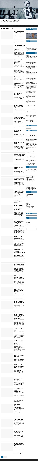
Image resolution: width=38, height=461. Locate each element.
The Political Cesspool (29, 207)
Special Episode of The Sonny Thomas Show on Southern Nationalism (19, 47)
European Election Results (18, 168)
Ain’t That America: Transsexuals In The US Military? (18, 342)
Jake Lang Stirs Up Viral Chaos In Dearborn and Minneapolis (31, 154)
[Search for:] (31, 229)
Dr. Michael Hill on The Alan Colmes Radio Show (18, 93)
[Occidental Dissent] (19, 18)
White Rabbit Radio (29, 211)
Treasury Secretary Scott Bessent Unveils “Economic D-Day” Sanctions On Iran (31, 151)
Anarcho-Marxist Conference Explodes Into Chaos (19, 355)
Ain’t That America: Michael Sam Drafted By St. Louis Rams (19, 366)
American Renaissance (29, 194)
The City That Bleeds (19, 264)
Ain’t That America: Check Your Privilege (19, 302)
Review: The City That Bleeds (19, 143)
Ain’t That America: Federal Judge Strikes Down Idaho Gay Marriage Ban (19, 316)
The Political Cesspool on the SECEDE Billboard (19, 32)
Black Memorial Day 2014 (19, 77)
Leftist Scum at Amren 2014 (19, 329)
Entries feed (28, 222)
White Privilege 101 (18, 419)
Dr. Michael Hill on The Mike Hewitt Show (19, 118)
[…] (18, 56)
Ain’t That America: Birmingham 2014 (18, 237)
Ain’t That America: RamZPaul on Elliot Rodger (18, 106)
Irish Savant (27, 201)
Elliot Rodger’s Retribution (17, 131)
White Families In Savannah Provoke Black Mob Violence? (19, 277)
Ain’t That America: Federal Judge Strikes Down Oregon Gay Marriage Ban (19, 207)
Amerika (27, 195)
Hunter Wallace (21, 35)
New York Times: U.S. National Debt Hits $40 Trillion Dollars (30, 164)
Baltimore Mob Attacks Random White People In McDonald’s (19, 155)
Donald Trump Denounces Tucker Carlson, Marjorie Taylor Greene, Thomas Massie (31, 60)
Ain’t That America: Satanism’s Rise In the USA (19, 444)
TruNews (27, 208)
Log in (27, 220)
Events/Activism (18, 25)
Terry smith (27, 107)
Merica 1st (27, 203)
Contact (2, 25)
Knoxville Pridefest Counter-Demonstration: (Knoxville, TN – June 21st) (19, 391)
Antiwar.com (28, 196)
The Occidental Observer (30, 206)
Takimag (27, 205)
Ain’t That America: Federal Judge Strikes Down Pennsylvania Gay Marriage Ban (19, 192)
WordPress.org (28, 225)
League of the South (29, 202)
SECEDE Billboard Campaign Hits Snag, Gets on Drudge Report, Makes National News (19, 222)
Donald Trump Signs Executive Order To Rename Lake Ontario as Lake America (31, 68)
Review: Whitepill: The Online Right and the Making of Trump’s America (31, 63)
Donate (6, 25)
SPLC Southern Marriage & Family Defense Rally (18, 431)
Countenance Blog (29, 197)
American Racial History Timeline (28, 25)
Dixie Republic (28, 198)
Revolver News (28, 204)
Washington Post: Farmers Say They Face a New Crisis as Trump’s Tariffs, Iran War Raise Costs (31, 117)
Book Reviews (11, 25)
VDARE (27, 209)
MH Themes (24, 459)
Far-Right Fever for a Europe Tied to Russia (19, 178)
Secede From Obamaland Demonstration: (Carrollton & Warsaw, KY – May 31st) (19, 407)
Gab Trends (27, 199)
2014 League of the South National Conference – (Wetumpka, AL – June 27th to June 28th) (19, 62)
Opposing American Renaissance (18, 378)
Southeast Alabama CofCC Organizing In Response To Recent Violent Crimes (19, 290)
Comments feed (28, 224)
